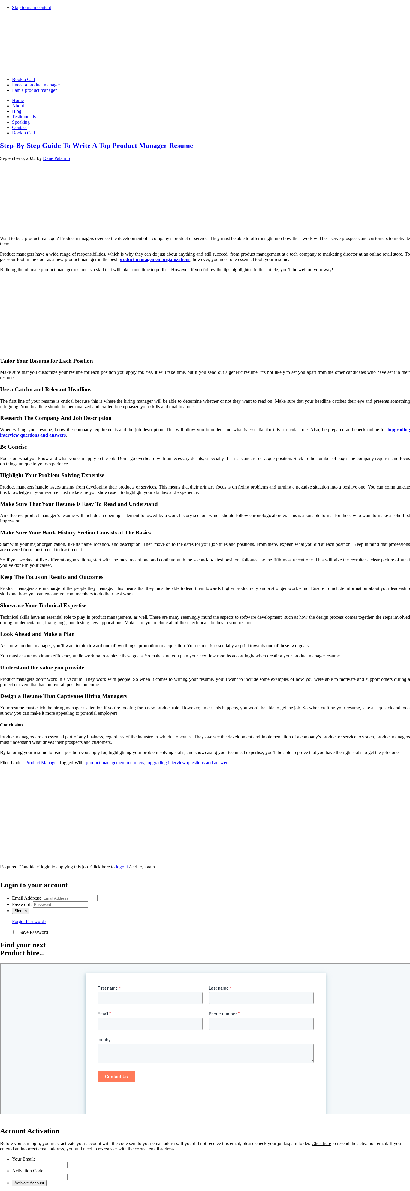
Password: (22, 904)
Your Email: (23, 1159)
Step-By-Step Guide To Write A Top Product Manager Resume (96, 145)
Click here (321, 1143)
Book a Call (23, 79)
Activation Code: (28, 1170)
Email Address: (26, 898)
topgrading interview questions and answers (187, 762)
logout (122, 866)
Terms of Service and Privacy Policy (25, 808)
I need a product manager (36, 84)
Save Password (33, 932)
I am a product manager (34, 90)
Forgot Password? (29, 921)
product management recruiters (115, 762)
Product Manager (41, 762)
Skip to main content (31, 7)
